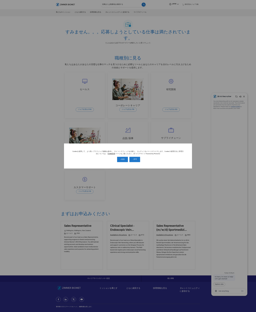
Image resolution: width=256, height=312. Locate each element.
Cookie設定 (111, 154)
